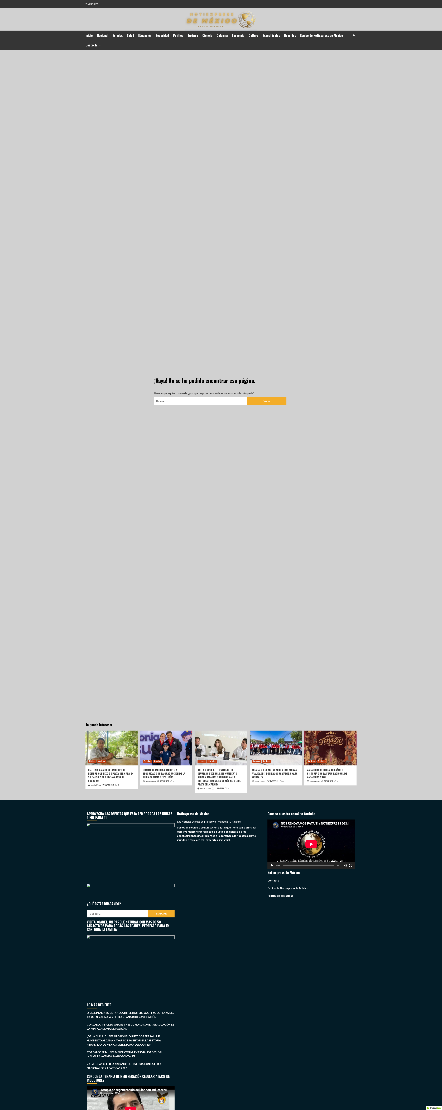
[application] (311, 844)
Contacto (91, 45)
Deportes (290, 35)
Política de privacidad (280, 895)
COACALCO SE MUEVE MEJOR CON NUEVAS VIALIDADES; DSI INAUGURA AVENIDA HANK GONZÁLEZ (274, 773)
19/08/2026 (219, 788)
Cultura (253, 35)
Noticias (101, 761)
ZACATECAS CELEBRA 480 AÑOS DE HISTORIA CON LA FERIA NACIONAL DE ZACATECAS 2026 (327, 773)
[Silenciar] (345, 865)
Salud (130, 35)
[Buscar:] (200, 401)
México (92, 761)
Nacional (102, 35)
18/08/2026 (274, 781)
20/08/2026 (164, 781)
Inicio (89, 35)
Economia (238, 35)
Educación (144, 35)
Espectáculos (271, 35)
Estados (118, 35)
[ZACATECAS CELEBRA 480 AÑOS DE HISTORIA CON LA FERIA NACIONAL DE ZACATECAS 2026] (330, 748)
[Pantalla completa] (350, 865)
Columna (222, 35)
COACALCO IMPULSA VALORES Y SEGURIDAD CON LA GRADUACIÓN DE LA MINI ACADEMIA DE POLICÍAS (164, 773)
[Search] (354, 35)
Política (178, 35)
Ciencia (207, 35)
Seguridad (162, 35)
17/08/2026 (328, 781)
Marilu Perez (96, 785)
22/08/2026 (109, 784)
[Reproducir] (272, 865)
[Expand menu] (100, 45)
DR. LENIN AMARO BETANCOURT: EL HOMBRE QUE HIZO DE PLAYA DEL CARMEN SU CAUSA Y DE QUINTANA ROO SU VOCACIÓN (110, 775)
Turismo (193, 35)
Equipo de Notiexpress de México (321, 35)
